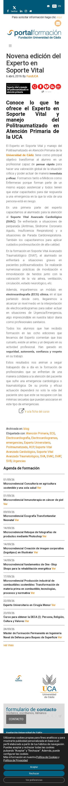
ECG (52, 433)
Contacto (16, 719)
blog (26, 428)
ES (54, 6)
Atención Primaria (37, 433)
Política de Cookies (47, 757)
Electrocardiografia (18, 438)
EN (59, 6)
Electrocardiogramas (44, 438)
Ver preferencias (34, 780)
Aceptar (34, 767)
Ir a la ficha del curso (37, 411)
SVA (42, 456)
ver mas (8, 645)
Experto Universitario (37, 442)
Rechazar (34, 773)
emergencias (14, 442)
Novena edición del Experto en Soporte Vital (33, 63)
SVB (9, 461)
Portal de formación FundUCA (34, 34)
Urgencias (19, 461)
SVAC (50, 456)
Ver (39, 487)
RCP (31, 447)
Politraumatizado (17, 447)
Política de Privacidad (15, 760)
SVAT (58, 456)
